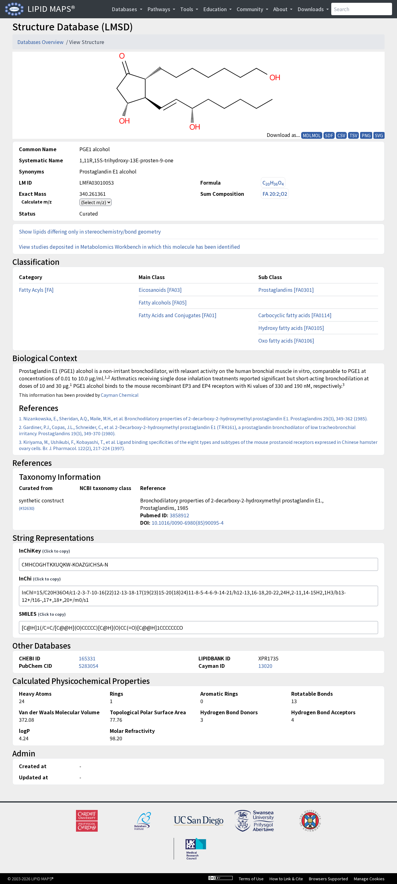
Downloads (311, 9)
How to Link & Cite (286, 879)
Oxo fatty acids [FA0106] (286, 340)
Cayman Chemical (119, 395)
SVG (379, 135)
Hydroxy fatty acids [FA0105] (291, 327)
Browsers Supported (328, 879)
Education (215, 9)
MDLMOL (312, 135)
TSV (353, 135)
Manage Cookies (369, 879)
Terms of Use (251, 879)
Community (251, 9)
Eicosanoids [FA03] (160, 289)
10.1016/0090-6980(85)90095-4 (188, 522)
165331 (87, 658)
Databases (125, 9)
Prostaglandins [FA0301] (286, 289)
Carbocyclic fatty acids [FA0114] (295, 315)
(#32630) (26, 508)
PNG (366, 135)
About (281, 9)
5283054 (88, 665)
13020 (265, 665)
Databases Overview (41, 42)
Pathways (159, 9)
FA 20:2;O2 (274, 193)
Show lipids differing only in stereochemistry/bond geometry (90, 231)
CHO (273, 182)
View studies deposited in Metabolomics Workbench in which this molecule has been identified (129, 246)
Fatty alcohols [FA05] (163, 302)
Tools (187, 9)
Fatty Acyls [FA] (36, 289)
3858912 (179, 515)
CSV (341, 135)
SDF (329, 135)
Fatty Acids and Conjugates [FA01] (177, 315)
